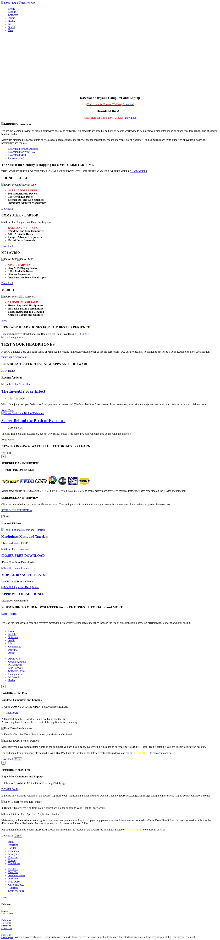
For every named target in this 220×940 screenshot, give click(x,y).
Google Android (17, 661)
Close (5, 516)
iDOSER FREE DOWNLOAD (23, 555)
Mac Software (16, 667)
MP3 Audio (14, 677)
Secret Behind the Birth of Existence (33, 420)
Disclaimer (14, 863)
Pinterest (13, 857)
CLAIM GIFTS (138, 171)
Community (14, 646)
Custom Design (16, 158)
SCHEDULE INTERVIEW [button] (16, 510)
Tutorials (13, 887)
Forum (11, 860)
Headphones (15, 674)
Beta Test (13, 872)
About (11, 652)
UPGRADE (83, 334)
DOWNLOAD (9, 712)
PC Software (15, 664)
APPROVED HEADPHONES (22, 594)
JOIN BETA (8, 370)
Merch (11, 24)
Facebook (13, 851)
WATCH (6, 452)
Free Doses (14, 881)
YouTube (13, 844)
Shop (4, 320)
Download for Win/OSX (21, 151)
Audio (11, 640)
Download (128, 104)
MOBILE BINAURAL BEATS (23, 575)
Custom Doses (16, 884)
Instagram (13, 854)
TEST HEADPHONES (14, 357)
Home (11, 631)
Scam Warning (16, 890)
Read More (7, 410)
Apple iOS (14, 658)
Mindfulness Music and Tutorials (24, 536)
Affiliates (13, 878)
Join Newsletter (16, 875)
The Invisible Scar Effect (23, 391)
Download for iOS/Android (23, 148)
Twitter (12, 847)
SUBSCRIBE (9, 613)
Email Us (13, 869)
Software (13, 637)
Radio (11, 680)
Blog (11, 841)
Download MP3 (17, 154)
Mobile (12, 634)
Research (13, 649)
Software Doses (16, 670)
